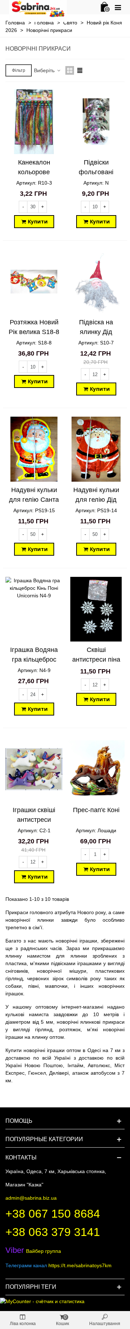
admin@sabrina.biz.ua (31, 1198)
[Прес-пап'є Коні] (96, 769)
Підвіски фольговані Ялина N (96, 172)
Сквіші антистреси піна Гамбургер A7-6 (96, 659)
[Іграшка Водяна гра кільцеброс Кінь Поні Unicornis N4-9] (33, 609)
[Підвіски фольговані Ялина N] (96, 121)
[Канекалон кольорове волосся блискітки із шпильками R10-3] (33, 121)
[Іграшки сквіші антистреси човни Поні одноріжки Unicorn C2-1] (33, 769)
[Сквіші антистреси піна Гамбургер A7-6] (96, 609)
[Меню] (118, 7)
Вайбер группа (33, 1251)
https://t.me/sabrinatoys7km (80, 1265)
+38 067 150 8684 (52, 1213)
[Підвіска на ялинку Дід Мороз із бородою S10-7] (96, 281)
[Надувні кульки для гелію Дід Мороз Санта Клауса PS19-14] (96, 449)
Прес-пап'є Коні (96, 810)
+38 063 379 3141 (52, 1232)
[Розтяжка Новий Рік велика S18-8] (33, 281)
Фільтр (18, 70)
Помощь (18, 1121)
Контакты (20, 1157)
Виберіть (45, 70)
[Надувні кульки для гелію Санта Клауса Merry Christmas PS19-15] (33, 449)
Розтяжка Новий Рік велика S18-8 (34, 327)
